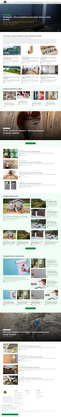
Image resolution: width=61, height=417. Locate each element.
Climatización (38, 398)
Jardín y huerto (6, 56)
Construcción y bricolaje (7, 329)
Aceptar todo (10, 414)
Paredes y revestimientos (7, 14)
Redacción (27, 390)
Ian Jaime (4, 336)
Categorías (38, 390)
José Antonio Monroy (6, 24)
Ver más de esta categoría (30, 143)
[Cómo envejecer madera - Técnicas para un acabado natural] (30, 125)
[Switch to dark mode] (57, 2)
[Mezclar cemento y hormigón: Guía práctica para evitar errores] (30, 327)
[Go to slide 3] (59, 30)
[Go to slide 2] (58, 30)
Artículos (16, 390)
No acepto (10, 412)
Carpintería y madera (25, 56)
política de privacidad (5, 410)
